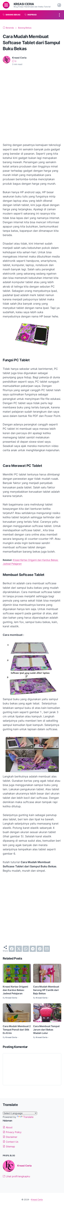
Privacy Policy (13, 1132)
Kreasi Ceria (24, 4)
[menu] (6, 5)
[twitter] (19, 949)
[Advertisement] (32, 102)
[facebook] (12, 949)
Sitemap (10, 1146)
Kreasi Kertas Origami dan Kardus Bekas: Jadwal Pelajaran (15, 990)
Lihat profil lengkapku (17, 1176)
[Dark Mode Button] (59, 5)
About (8, 1127)
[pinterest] (40, 949)
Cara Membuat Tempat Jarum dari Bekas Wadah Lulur (46, 1029)
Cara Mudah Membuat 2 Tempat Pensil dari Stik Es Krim (17, 1029)
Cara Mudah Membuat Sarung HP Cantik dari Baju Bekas (46, 990)
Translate (28, 1116)
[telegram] (33, 949)
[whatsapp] (26, 949)
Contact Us (11, 1141)
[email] (47, 949)
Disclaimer (11, 1136)
